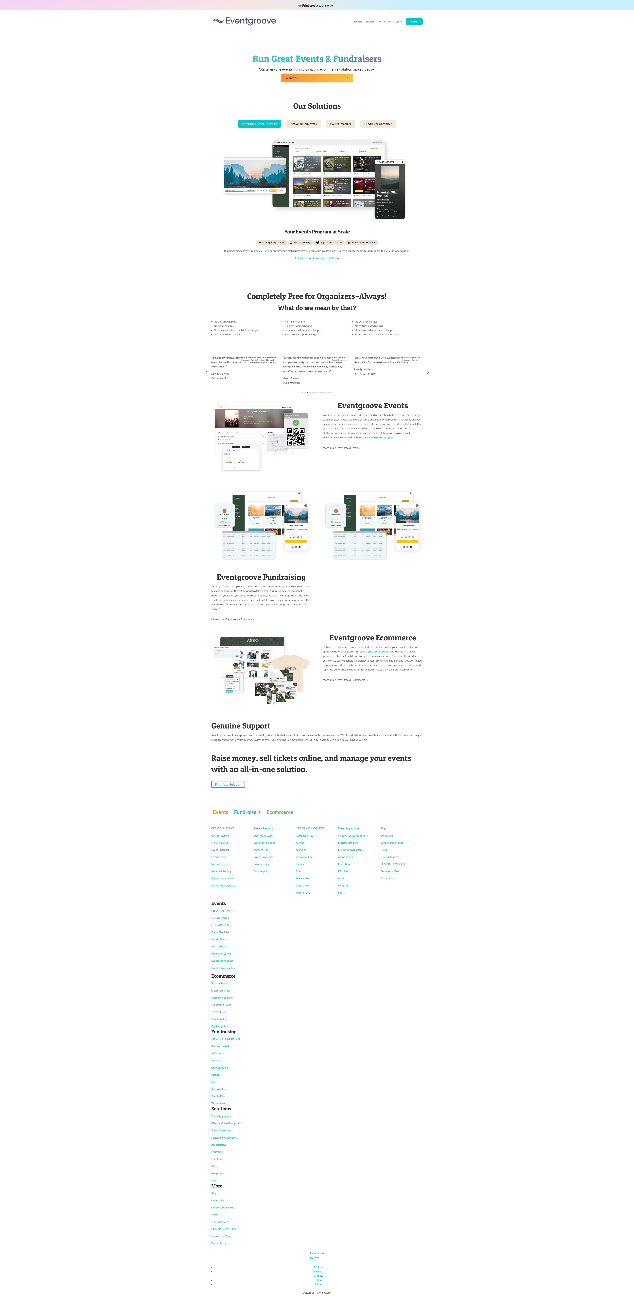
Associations (345, 856)
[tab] (259, 124)
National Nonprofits (303, 124)
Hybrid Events (219, 856)
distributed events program (378, 437)
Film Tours (344, 871)
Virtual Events (219, 863)
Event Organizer (340, 124)
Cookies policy (262, 871)
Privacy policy (261, 863)
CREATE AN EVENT (222, 828)
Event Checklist (220, 849)
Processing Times (263, 856)
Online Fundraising (302, 242)
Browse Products (263, 828)
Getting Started (220, 835)
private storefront (378, 651)
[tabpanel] (317, 200)
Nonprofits (344, 885)
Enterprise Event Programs (259, 124)
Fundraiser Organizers (351, 849)
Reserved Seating (221, 871)
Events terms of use (222, 878)
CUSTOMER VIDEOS (392, 863)
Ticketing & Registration (272, 242)
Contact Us (386, 835)
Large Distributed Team (330, 242)
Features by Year (389, 871)
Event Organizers (348, 842)
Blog (383, 828)
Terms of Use (261, 849)
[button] (206, 372)
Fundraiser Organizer (378, 124)
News (383, 849)
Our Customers (389, 856)
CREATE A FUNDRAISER (310, 828)
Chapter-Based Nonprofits (353, 835)
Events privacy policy (223, 885)
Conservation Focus (391, 842)
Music (341, 878)
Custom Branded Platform (362, 242)
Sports (342, 892)
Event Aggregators (348, 828)
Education (344, 863)
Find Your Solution (228, 784)
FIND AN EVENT (221, 842)
